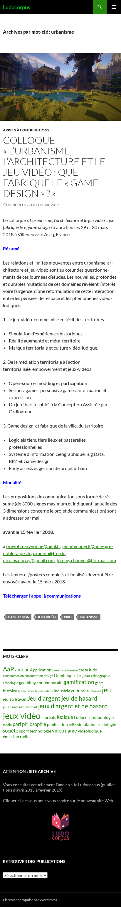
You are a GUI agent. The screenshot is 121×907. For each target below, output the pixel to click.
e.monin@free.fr (49, 553)
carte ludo (88, 669)
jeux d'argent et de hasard (73, 705)
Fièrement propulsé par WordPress (30, 900)
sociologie (107, 724)
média (7, 725)
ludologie (105, 717)
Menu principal (114, 7)
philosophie (34, 724)
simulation (87, 724)
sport (24, 730)
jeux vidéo (47, 617)
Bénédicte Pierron (65, 670)
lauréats (48, 717)
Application (40, 669)
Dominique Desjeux (72, 675)
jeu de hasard (79, 698)
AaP (8, 669)
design (48, 676)
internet (95, 691)
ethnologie (10, 683)
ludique (65, 717)
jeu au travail (14, 699)
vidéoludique (90, 730)
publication (57, 724)
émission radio (16, 736)
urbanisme (89, 617)
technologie (40, 730)
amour (22, 669)
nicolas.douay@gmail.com (29, 560)
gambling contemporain (41, 682)
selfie (72, 725)
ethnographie (100, 676)
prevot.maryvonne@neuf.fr (33, 546)
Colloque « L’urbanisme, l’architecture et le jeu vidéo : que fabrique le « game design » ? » (54, 166)
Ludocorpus (16, 7)
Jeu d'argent (43, 698)
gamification (78, 681)
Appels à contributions (26, 130)
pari (17, 724)
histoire (10, 690)
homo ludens (44, 691)
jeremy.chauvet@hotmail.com (86, 560)
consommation (13, 676)
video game (64, 730)
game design (18, 617)
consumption (34, 676)
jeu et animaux (13, 707)
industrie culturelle (71, 690)
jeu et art (31, 707)
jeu (106, 690)
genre (99, 683)
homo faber (26, 691)
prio (68, 617)
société (10, 730)
